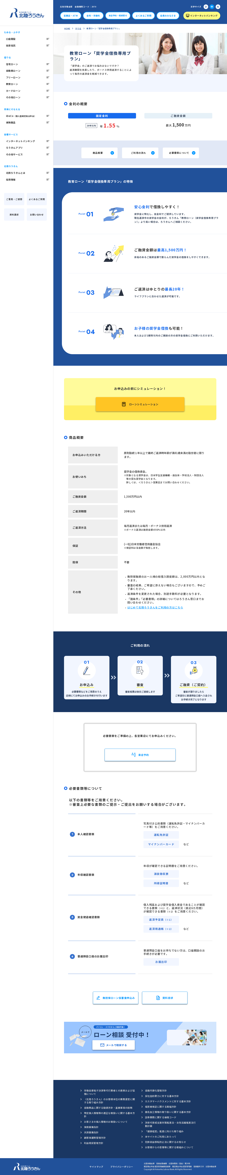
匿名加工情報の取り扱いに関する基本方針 (168, 1112)
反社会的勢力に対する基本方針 (162, 1096)
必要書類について (179, 152)
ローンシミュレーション (144, 404)
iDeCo (21, 116)
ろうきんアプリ (14, 147)
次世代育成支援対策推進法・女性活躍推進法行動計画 (170, 1124)
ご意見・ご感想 (14, 199)
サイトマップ (96, 1166)
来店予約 (143, 755)
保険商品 (11, 122)
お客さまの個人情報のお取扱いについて (106, 1121)
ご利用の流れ (138, 152)
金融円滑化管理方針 (156, 1090)
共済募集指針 (91, 1132)
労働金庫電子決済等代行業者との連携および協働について (109, 1092)
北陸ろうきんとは (15, 173)
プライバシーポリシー (121, 1166)
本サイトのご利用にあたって (160, 1136)
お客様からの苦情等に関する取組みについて (169, 1147)
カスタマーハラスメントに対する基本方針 (168, 1101)
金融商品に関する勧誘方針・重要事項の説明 (108, 1107)
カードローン (13, 90)
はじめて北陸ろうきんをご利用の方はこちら (155, 607)
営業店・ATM (71, 15)
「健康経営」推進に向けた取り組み (164, 1131)
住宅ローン (12, 64)
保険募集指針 (91, 1127)
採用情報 (11, 179)
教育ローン (12, 84)
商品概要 (98, 152)
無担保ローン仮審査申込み (119, 998)
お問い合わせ (37, 214)
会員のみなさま (168, 15)
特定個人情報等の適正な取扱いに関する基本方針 (109, 1114)
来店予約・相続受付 (118, 15)
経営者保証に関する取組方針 (160, 1106)
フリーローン (13, 77)
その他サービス (14, 154)
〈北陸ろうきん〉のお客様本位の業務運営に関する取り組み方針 (109, 1100)
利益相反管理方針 (93, 1143)
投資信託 (11, 45)
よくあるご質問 (37, 199)
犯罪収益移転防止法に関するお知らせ (165, 1142)
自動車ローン (13, 70)
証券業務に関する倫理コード (160, 1117)
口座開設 (11, 39)
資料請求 (14, 214)
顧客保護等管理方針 (95, 1137)
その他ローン (13, 97)
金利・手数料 (93, 15)
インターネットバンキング (20, 141)
